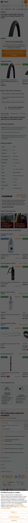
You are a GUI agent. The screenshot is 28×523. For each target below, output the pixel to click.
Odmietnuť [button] (14, 520)
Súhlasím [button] (14, 512)
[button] (18, 505)
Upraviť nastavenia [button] (14, 517)
